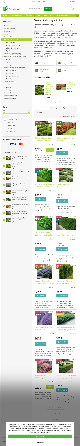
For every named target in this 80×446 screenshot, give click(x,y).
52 (59, 413)
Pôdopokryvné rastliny (13, 48)
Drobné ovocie (11, 79)
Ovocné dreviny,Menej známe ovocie (15, 68)
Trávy (8, 84)
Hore (56, 419)
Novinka (11, 126)
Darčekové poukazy (10, 96)
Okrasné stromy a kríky (11, 40)
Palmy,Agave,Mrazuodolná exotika (15, 57)
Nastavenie (40, 442)
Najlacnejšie (55, 108)
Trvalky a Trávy (9, 82)
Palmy (8, 59)
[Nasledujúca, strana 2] (55, 413)
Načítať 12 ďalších (55, 408)
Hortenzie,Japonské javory (12, 54)
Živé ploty (7, 31)
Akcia (10, 123)
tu (51, 433)
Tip (9, 128)
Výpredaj (11, 131)
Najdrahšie (66, 108)
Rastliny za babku (9, 29)
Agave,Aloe (10, 65)
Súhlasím (41, 436)
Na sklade (12, 120)
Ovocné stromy (11, 71)
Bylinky (8, 51)
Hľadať (48, 8)
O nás (6, 26)
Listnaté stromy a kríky (13, 45)
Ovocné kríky (10, 73)
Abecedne (39, 112)
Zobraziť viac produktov (54, 102)
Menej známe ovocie (12, 76)
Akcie (6, 34)
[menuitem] (5, 15)
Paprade (9, 87)
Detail (50, 150)
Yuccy (8, 62)
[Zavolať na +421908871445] (6, 2)
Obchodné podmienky (38, 2)
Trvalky (8, 90)
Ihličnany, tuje (10, 43)
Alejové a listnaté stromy (12, 93)
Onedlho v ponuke (10, 98)
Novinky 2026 (8, 37)
